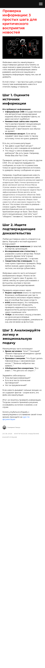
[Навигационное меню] (40, 4)
